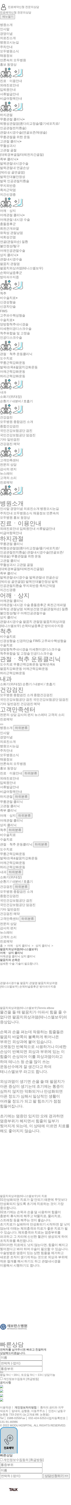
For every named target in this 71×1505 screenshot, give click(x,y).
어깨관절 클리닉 (12, 215)
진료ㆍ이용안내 (11, 81)
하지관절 (6, 115)
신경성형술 (8, 302)
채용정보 (6, 55)
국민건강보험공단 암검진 (18, 435)
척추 (3, 293)
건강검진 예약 (10, 444)
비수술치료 (9, 298)
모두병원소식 (9, 51)
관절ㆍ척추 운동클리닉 (16, 354)
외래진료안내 (9, 85)
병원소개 (6, 24)
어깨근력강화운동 (12, 371)
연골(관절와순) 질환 (14, 241)
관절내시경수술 (11, 259)
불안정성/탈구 (10, 246)
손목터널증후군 (11, 272)
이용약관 (5, 1407)
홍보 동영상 (8, 64)
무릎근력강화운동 (12, 362)
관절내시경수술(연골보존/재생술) (23, 132)
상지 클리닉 (9, 255)
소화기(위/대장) (11, 396)
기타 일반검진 (10, 439)
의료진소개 (8, 38)
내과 (3, 392)
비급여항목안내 (11, 98)
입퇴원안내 (8, 89)
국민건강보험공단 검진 (16, 430)
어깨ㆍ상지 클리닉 (18, 945)
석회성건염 (8, 237)
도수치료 (6, 358)
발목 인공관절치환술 (14, 181)
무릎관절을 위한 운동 (15, 137)
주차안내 (6, 47)
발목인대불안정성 (12, 176)
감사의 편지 (8, 469)
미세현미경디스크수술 (16, 328)
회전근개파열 (9, 228)
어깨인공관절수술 (12, 250)
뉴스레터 (6, 473)
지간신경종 (8, 194)
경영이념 (6, 33)
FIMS (3, 311)
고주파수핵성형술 (12, 315)
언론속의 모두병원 (13, 60)
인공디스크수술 (11, 337)
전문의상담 (32, 6)
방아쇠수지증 (9, 277)
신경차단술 (8, 306)
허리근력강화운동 (12, 376)
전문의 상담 (8, 464)
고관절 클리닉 (10, 141)
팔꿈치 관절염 (10, 264)
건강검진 (6, 417)
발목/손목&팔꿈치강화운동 (19, 367)
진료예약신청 (16, 6)
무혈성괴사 (8, 145)
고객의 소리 (8, 478)
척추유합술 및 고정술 (15, 333)
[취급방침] (32, 1379)
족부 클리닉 (9, 159)
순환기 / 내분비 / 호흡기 (16, 401)
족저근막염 (8, 190)
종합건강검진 (9, 426)
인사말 (4, 29)
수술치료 (7, 320)
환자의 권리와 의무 (52, 1407)
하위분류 (21, 727)
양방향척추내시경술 (14, 324)
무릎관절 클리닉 (12, 119)
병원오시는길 (9, 42)
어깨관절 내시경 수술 (15, 219)
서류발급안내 (9, 94)
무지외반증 (8, 185)
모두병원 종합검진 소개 (16, 421)
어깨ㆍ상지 (8, 210)
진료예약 (6, 482)
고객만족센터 (9, 460)
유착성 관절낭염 (11, 233)
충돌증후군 (8, 224)
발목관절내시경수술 (14, 163)
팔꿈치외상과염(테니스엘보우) (21, 268)
